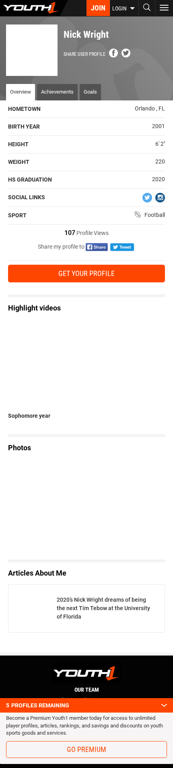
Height (18, 144)
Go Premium (86, 749)
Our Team (86, 689)
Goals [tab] (90, 92)
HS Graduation (30, 179)
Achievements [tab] (57, 92)
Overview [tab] (20, 92)
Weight (18, 162)
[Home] (34, 8)
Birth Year (24, 126)
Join (98, 8)
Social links (26, 197)
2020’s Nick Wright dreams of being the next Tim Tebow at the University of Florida (103, 608)
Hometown (24, 109)
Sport (17, 215)
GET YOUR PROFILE (86, 273)
